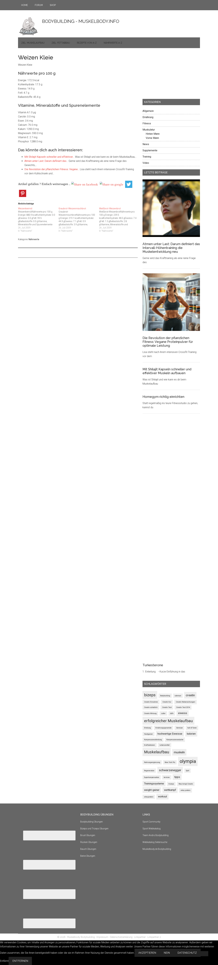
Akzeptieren (147, 952)
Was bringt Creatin (186, 784)
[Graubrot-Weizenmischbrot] (79, 219)
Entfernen (20, 960)
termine (167, 777)
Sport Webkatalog (152, 828)
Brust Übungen (87, 835)
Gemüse (179, 728)
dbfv (171, 713)
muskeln (179, 752)
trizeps (171, 784)
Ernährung (148, 117)
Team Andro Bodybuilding (156, 835)
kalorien (191, 733)
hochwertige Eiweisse (170, 733)
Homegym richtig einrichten (163, 397)
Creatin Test (167, 707)
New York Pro (170, 762)
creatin (190, 695)
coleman (178, 696)
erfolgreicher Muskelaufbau (168, 720)
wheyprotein (148, 797)
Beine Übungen (87, 856)
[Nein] (204, 953)
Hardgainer (148, 734)
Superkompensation (151, 777)
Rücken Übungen (88, 842)
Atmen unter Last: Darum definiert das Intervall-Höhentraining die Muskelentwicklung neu (171, 248)
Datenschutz (187, 952)
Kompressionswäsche (174, 740)
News (146, 144)
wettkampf (170, 789)
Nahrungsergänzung (152, 762)
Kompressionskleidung (153, 740)
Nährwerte (34, 239)
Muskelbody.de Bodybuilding (157, 849)
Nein (167, 952)
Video (146, 162)
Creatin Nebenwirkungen (185, 702)
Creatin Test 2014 (183, 707)
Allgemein (148, 110)
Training (147, 156)
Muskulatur (149, 129)
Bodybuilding (165, 696)
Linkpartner (140, 937)
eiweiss (182, 713)
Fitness (147, 123)
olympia (188, 761)
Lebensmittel (165, 745)
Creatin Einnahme (151, 702)
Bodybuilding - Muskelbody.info (80, 21)
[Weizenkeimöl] (38, 219)
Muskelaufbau (156, 752)
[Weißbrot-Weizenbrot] (119, 219)
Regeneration (149, 771)
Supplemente (150, 150)
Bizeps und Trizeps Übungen (94, 828)
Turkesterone (153, 665)
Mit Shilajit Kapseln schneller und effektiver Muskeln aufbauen (167, 371)
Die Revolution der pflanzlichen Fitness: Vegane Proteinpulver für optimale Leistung (168, 341)
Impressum (102, 937)
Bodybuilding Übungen (91, 821)
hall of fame (192, 728)
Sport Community (151, 821)
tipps (177, 777)
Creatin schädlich (151, 707)
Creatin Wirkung (150, 713)
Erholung (147, 728)
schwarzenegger (170, 770)
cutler (163, 713)
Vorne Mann (152, 137)
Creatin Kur (166, 702)
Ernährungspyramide (163, 728)
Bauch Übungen (88, 849)
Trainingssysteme (154, 783)
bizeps (150, 695)
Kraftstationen (149, 745)
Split (187, 771)
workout (162, 796)
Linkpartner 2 (154, 937)
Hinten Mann (153, 133)
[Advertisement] (166, 74)
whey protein (185, 790)
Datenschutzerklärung (121, 937)
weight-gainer (151, 789)
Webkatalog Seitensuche (155, 842)
